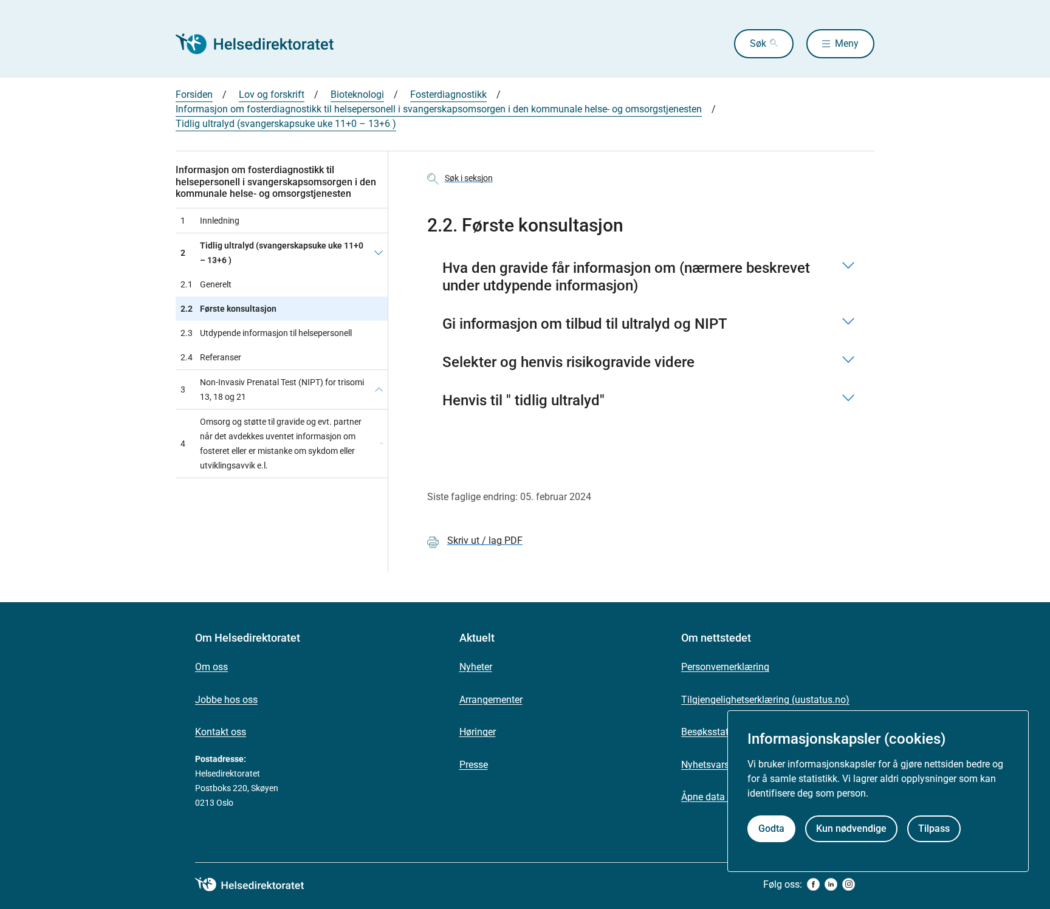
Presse (473, 764)
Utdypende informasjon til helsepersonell (266, 333)
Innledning (209, 220)
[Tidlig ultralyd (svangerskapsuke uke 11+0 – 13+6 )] (378, 252)
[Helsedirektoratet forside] (263, 43)
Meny (847, 43)
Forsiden (194, 94)
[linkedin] (831, 884)
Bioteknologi (357, 94)
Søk (758, 43)
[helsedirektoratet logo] (258, 884)
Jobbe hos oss (226, 699)
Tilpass (934, 829)
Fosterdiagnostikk (448, 94)
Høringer (477, 732)
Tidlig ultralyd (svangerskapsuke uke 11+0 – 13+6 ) (286, 123)
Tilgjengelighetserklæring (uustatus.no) (765, 699)
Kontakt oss (220, 732)
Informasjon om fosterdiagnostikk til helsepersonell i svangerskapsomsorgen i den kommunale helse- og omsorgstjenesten (439, 109)
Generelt (206, 284)
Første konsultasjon (228, 309)
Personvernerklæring (725, 667)
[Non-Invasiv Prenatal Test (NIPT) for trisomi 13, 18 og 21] (379, 389)
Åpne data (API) (715, 797)
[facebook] (813, 884)
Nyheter (475, 667)
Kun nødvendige (851, 829)
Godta (771, 829)
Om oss (211, 667)
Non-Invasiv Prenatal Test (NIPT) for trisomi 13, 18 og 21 (272, 389)
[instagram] (848, 884)
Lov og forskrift (271, 94)
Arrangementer (491, 699)
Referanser (210, 357)
